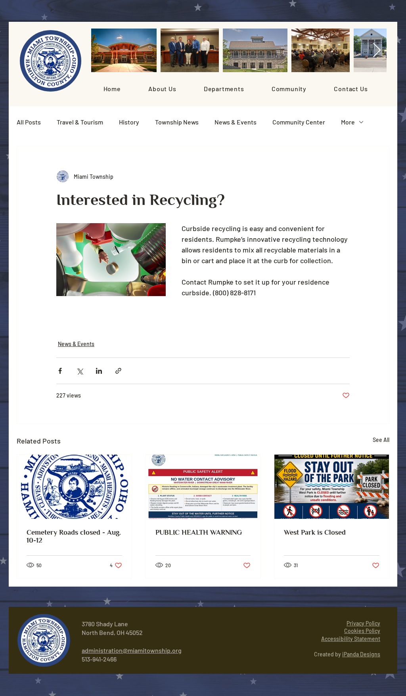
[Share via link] (118, 371)
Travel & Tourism (80, 122)
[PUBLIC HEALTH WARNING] (203, 487)
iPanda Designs (361, 654)
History (129, 122)
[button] (162, 88)
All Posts (29, 122)
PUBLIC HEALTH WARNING (198, 532)
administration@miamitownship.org (132, 650)
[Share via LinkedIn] (99, 371)
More (348, 122)
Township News (177, 122)
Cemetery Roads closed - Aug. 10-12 (74, 536)
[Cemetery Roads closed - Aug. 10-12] (74, 487)
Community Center (298, 122)
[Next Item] (376, 50)
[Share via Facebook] (60, 371)
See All (381, 439)
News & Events (235, 122)
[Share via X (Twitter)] (79, 371)
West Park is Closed (315, 532)
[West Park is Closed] (331, 487)
